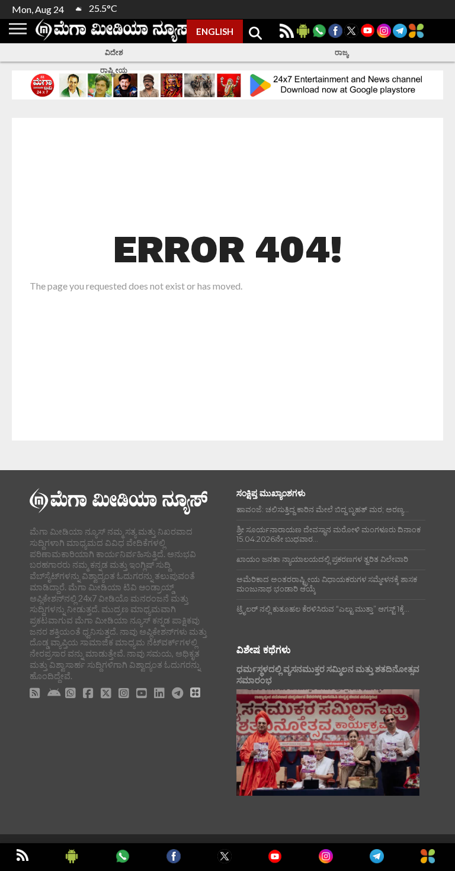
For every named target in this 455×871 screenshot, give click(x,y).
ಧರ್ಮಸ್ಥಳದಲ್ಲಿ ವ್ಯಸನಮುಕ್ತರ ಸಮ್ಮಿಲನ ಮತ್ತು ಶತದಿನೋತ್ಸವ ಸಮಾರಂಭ (327, 674)
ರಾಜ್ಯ (341, 52)
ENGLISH (214, 31)
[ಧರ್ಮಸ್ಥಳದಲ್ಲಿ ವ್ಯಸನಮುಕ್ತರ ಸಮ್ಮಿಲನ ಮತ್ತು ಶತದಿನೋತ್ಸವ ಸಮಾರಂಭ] (327, 742)
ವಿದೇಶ (114, 52)
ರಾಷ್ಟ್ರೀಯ (113, 70)
